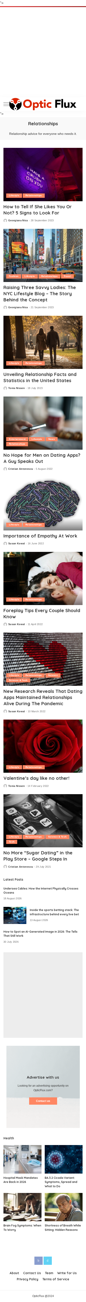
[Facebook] (38, 1261)
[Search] (79, 104)
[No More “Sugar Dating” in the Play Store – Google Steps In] (43, 820)
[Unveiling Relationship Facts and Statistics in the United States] (43, 342)
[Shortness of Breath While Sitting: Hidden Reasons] (64, 1207)
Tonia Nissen (16, 388)
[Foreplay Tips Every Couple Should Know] (43, 578)
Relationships (33, 195)
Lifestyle (14, 195)
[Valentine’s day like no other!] (43, 746)
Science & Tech (18, 680)
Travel (67, 276)
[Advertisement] (43, 52)
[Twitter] (48, 1261)
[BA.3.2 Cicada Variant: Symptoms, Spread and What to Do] (64, 1159)
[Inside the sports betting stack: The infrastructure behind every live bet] (14, 915)
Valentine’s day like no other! (36, 778)
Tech (11, 841)
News (51, 439)
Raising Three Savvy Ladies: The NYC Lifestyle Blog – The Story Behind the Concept (39, 293)
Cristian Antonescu (20, 469)
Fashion (13, 276)
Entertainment (17, 439)
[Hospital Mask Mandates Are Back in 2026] (22, 1159)
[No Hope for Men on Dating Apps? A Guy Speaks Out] (43, 423)
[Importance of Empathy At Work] (43, 503)
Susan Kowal (16, 543)
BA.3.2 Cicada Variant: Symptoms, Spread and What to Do (61, 1182)
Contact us (43, 1101)
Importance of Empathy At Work (40, 536)
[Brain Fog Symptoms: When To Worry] (22, 1207)
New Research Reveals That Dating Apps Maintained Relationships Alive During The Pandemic (43, 697)
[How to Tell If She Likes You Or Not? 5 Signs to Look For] (43, 174)
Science (53, 675)
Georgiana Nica (18, 220)
